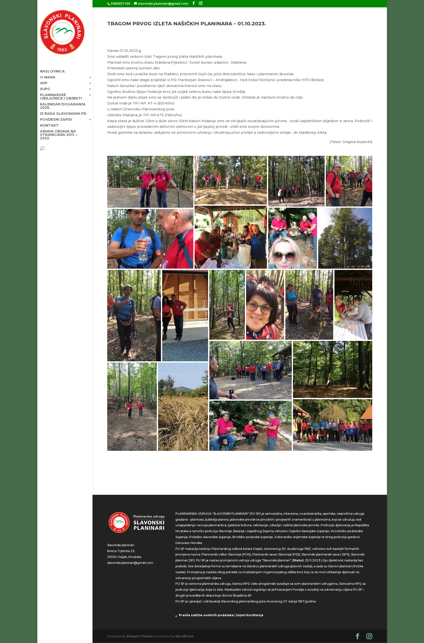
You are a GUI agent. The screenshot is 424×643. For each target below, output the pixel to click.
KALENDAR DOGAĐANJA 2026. (63, 106)
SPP (43, 83)
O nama (47, 77)
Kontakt (49, 126)
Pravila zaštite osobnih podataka (206, 615)
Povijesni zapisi (56, 120)
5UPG (45, 89)
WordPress (184, 636)
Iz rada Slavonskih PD (63, 114)
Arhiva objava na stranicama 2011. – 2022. (59, 135)
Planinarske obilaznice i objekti (61, 97)
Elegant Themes (140, 636)
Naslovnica (52, 71)
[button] (150, 182)
